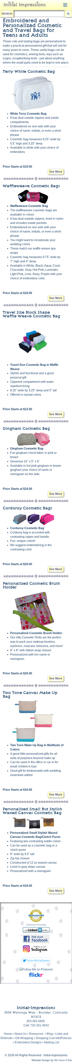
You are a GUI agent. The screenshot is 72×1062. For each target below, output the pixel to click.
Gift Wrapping (24, 1038)
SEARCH (6, 13)
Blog (50, 1033)
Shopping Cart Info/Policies (53, 1038)
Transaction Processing (36, 925)
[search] (68, 13)
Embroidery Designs (28, 1042)
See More (55, 171)
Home (8, 1033)
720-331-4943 (39, 1025)
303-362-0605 (35, 1021)
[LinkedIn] (36, 929)
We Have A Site (63, 1060)
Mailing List (51, 1042)
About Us (20, 1033)
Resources (36, 1033)
